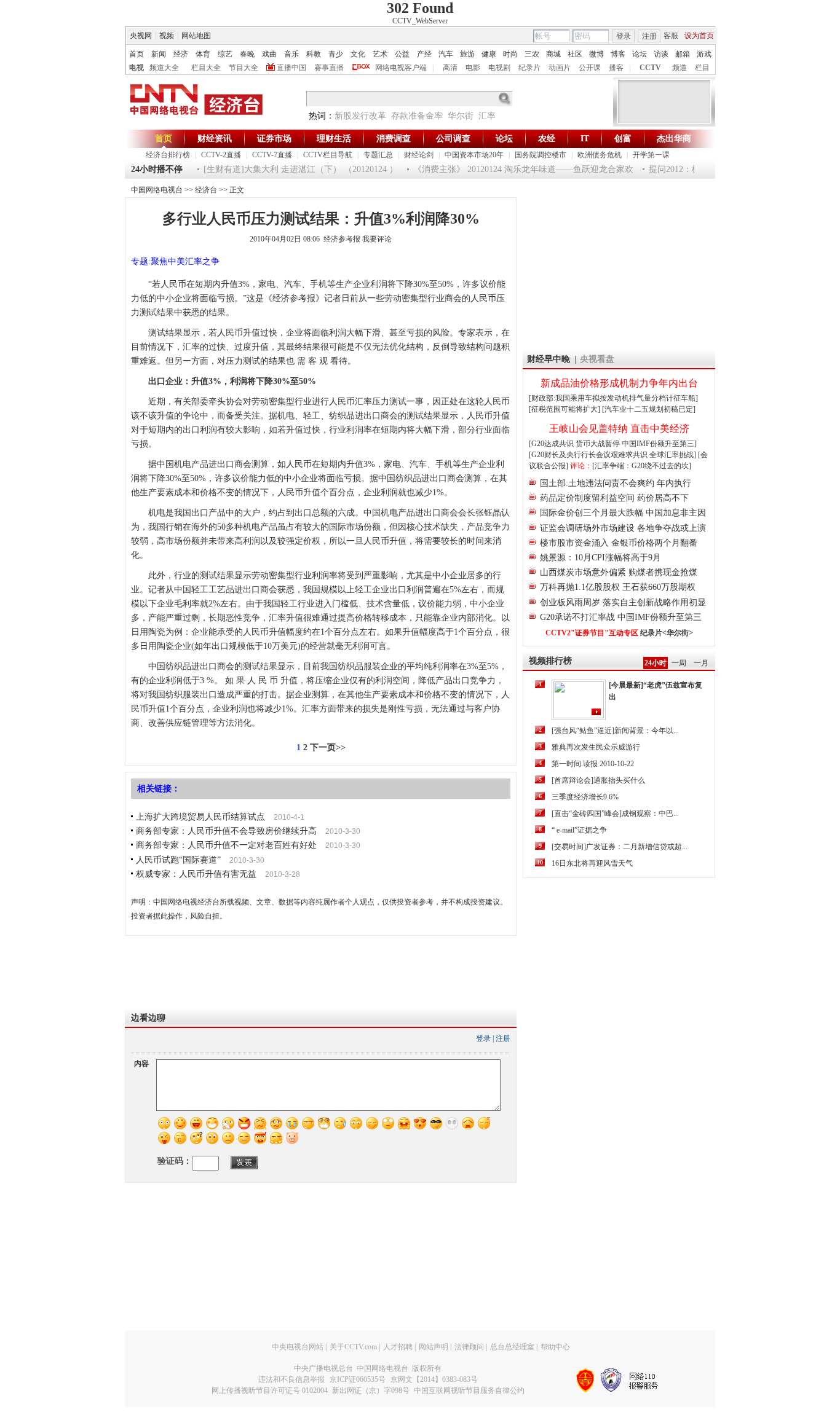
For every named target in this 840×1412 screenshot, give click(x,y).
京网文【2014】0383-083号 (434, 1379)
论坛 (639, 54)
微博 (596, 54)
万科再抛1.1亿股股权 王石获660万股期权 (617, 587)
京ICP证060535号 (358, 1379)
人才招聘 (398, 1347)
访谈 (661, 54)
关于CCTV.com (353, 1347)
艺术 (380, 54)
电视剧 (499, 67)
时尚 (510, 54)
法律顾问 (469, 1347)
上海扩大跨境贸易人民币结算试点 (200, 817)
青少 (335, 54)
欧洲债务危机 (599, 155)
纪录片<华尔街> (666, 633)
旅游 (467, 54)
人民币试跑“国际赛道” (178, 860)
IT (584, 138)
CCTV (650, 67)
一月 (701, 663)
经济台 (206, 190)
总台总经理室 (512, 1347)
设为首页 (699, 35)
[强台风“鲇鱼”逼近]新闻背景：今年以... (615, 730)
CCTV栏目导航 (327, 155)
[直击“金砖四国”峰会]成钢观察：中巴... (615, 813)
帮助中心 (555, 1347)
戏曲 (269, 54)
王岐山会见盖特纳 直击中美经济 (619, 428)
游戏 (704, 54)
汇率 (487, 115)
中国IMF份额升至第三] (659, 443)
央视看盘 (597, 359)
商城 (553, 54)
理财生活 (334, 138)
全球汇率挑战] (672, 454)
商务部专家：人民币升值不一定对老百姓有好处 (226, 845)
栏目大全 (206, 67)
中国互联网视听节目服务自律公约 (469, 1390)
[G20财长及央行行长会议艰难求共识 (589, 454)
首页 (136, 54)
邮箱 (682, 54)
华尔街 (460, 115)
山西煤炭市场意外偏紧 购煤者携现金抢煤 (618, 572)
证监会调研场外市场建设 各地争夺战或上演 (623, 528)
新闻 (158, 54)
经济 (180, 54)
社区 (575, 54)
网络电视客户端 (401, 67)
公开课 (590, 67)
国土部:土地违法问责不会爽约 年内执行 (615, 483)
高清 (450, 67)
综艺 (225, 54)
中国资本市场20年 (474, 155)
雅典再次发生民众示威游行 (596, 747)
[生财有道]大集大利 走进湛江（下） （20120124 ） (289, 169)
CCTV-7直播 (272, 155)
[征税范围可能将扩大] (564, 409)
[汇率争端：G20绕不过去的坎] (641, 465)
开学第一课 (651, 155)
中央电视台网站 (297, 1347)
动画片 (560, 67)
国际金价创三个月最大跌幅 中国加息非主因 (623, 512)
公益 (402, 54)
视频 (166, 35)
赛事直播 (329, 67)
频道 (679, 67)
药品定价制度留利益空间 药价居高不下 (614, 498)
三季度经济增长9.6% (585, 797)
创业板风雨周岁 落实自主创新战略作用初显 (623, 602)
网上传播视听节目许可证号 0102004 (270, 1390)
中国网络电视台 (157, 190)
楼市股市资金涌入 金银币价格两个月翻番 (618, 542)
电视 (136, 67)
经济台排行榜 (168, 155)
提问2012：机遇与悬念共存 (689, 169)
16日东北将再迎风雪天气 (592, 863)
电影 (473, 67)
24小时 (655, 663)
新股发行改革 (360, 115)
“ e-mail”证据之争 (579, 830)
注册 (649, 36)
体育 (203, 54)
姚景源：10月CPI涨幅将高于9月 (600, 557)
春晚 (247, 54)
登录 (623, 36)
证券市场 (274, 138)
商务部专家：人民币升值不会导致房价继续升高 (226, 831)
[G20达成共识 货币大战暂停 (575, 443)
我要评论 (377, 239)
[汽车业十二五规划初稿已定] (648, 409)
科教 (313, 54)
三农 (532, 54)
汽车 (445, 54)
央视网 (141, 35)
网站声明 (433, 1347)
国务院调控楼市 (540, 155)
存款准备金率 (417, 115)
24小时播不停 (157, 169)
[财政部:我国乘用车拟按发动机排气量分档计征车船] (613, 398)
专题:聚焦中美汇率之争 (175, 261)
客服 (671, 35)
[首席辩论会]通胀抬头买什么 (598, 780)
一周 (679, 663)
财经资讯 (214, 138)
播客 (616, 67)
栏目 (702, 67)
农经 (546, 138)
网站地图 (196, 35)
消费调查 (393, 138)
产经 (424, 54)
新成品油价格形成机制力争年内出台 (619, 383)
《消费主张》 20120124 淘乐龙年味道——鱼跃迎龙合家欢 (512, 169)
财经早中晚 (548, 359)
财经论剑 (419, 155)
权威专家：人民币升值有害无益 (196, 874)
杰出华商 (674, 138)
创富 (623, 138)
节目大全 (243, 67)
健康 (488, 54)
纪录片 (529, 67)
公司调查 (453, 138)
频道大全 (164, 67)
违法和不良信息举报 (291, 1379)
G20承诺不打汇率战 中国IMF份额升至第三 (621, 617)
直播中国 (291, 67)
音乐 (291, 54)
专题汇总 (378, 155)
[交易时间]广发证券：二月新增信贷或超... (619, 846)
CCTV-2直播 (221, 155)
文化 (358, 54)
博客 (618, 54)
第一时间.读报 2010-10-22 (593, 763)
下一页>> (328, 747)
